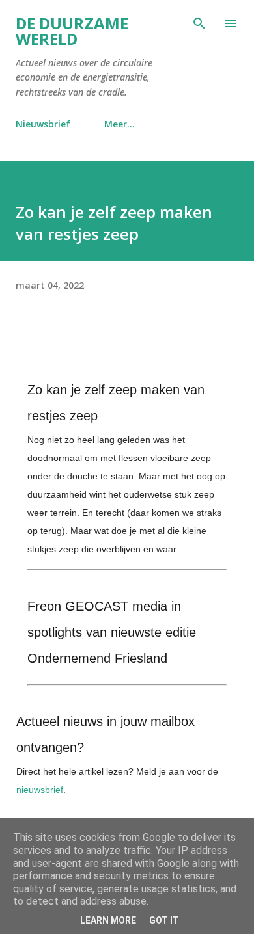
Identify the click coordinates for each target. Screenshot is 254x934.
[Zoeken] (199, 23)
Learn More (108, 920)
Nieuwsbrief (43, 124)
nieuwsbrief (39, 789)
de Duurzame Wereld (72, 30)
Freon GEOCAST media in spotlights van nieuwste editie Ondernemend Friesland (111, 632)
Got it (164, 920)
